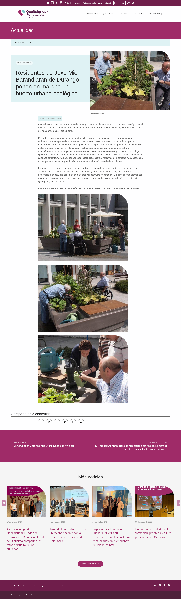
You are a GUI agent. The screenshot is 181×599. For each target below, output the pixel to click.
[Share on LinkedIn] (65, 422)
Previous (3, 503)
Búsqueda (118, 3)
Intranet (108, 3)
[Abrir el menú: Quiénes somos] (100, 14)
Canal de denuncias (69, 586)
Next (178, 503)
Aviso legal (27, 586)
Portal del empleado (72, 3)
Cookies (56, 586)
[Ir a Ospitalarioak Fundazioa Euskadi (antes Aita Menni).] (15, 42)
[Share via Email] (57, 422)
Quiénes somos (93, 14)
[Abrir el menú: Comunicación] (161, 14)
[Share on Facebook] (41, 422)
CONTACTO (15, 586)
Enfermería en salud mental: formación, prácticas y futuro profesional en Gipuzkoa (153, 533)
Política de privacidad (42, 586)
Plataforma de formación (92, 3)
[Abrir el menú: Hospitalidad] (145, 14)
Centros (124, 14)
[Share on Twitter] (49, 422)
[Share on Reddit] (81, 422)
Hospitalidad (139, 14)
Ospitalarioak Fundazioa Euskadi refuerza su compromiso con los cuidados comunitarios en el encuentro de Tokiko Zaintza (111, 537)
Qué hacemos (108, 14)
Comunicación (154, 14)
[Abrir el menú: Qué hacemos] (115, 14)
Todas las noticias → (90, 564)
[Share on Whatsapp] (73, 422)
